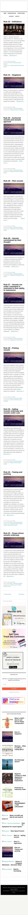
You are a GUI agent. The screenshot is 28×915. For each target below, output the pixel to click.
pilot (16, 228)
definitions (17, 65)
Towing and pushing (12, 525)
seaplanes (20, 109)
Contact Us (14, 887)
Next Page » (21, 594)
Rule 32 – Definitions (13, 22)
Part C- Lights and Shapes (16, 108)
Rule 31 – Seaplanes (12, 75)
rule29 (5, 230)
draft (22, 275)
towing (5, 525)
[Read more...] (13, 55)
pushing (16, 523)
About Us (5, 887)
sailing (5, 464)
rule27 (21, 339)
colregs (12, 65)
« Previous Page (7, 594)
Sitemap (19, 887)
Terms (9, 887)
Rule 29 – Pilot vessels (13, 181)
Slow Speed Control (17, 831)
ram (18, 339)
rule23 (9, 586)
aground (12, 171)
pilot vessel (20, 228)
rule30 (5, 172)
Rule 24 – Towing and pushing (13, 473)
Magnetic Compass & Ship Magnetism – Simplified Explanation (20, 777)
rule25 (19, 462)
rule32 (22, 65)
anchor (16, 171)
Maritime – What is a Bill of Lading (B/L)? (20, 747)
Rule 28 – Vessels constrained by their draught (12, 240)
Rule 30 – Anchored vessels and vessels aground (12, 120)
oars (16, 462)
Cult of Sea (14, 6)
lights (16, 584)
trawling (6, 401)
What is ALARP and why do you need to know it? (12, 817)
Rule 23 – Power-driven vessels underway (14, 534)
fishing (16, 399)
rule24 (20, 523)
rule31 (16, 109)
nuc (15, 339)
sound (5, 66)
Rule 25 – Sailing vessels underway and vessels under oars (13, 411)
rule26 (20, 399)
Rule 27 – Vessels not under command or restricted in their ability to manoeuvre (14, 287)
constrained (18, 275)
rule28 (5, 276)
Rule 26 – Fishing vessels (11, 349)
